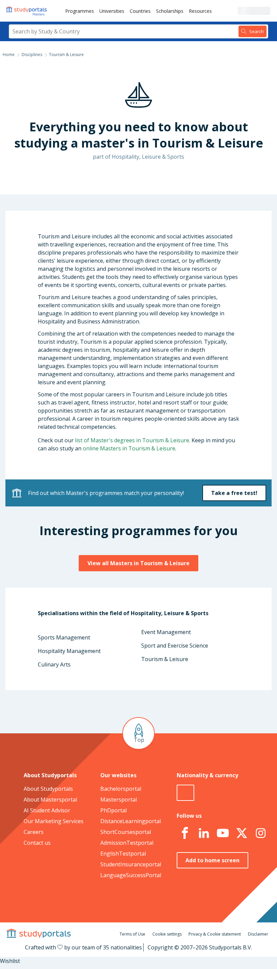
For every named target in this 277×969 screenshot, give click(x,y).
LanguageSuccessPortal (130, 875)
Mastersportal (118, 799)
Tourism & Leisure (164, 659)
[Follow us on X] (241, 833)
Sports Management (64, 637)
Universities (111, 11)
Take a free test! (234, 493)
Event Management (166, 632)
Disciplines (32, 54)
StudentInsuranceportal (130, 864)
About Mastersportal (50, 799)
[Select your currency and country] (185, 793)
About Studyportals (48, 788)
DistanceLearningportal (130, 821)
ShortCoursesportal (125, 832)
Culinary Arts (54, 664)
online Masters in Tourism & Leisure (129, 448)
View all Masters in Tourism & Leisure (138, 563)
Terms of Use (132, 934)
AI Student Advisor (47, 810)
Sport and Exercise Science (174, 645)
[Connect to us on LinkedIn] (204, 833)
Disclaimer (258, 934)
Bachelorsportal (120, 788)
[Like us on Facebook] (185, 833)
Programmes (79, 11)
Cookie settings (167, 934)
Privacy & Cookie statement (214, 934)
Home (9, 54)
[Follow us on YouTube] (223, 833)
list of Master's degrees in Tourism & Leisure (132, 440)
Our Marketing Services (53, 821)
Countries (140, 11)
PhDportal (113, 810)
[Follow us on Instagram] (260, 833)
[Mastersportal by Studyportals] (27, 10)
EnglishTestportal (123, 853)
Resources (200, 11)
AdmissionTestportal (126, 842)
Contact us (37, 842)
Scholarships (169, 11)
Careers (34, 832)
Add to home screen (212, 860)
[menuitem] (79, 11)
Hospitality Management (69, 651)
